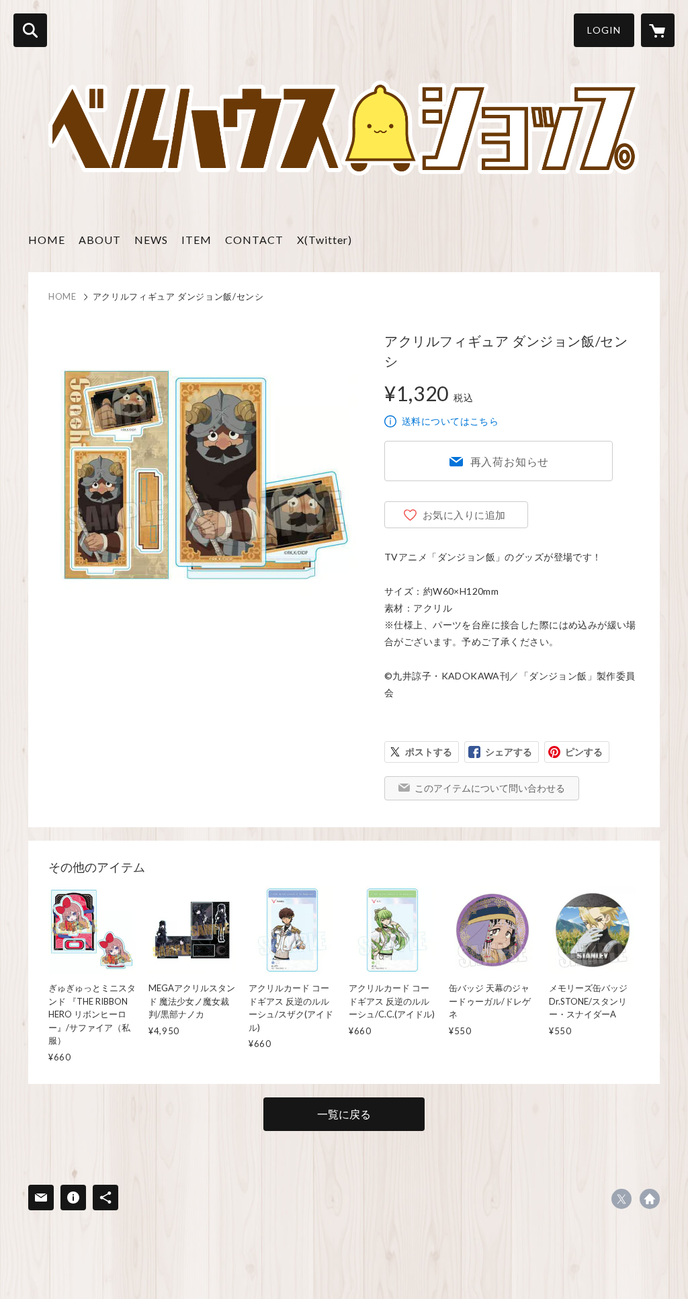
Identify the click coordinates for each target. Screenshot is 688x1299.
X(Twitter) (324, 239)
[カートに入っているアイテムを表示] (658, 30)
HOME (46, 239)
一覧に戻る (344, 1113)
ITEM (196, 239)
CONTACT (254, 239)
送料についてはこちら (450, 421)
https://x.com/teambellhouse (621, 1199)
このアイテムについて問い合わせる (490, 788)
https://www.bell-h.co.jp (650, 1199)
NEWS (151, 239)
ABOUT (100, 239)
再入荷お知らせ (510, 461)
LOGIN (604, 30)
